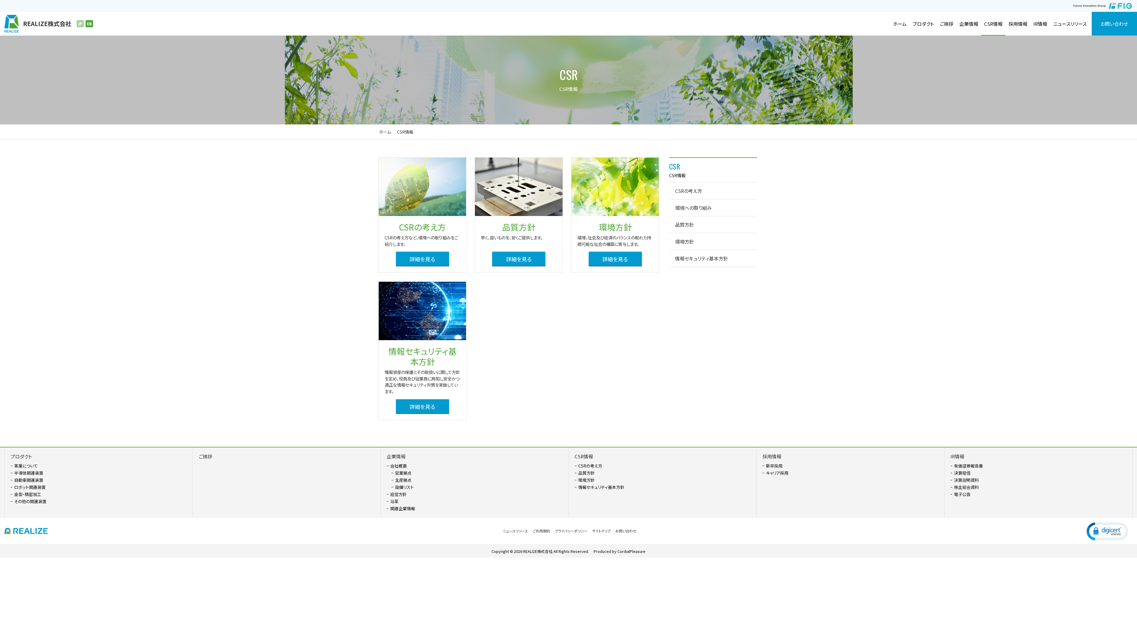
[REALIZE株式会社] (28, 531)
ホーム (385, 132)
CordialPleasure (631, 551)
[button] (1107, 531)
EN (89, 24)
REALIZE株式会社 (538, 551)
